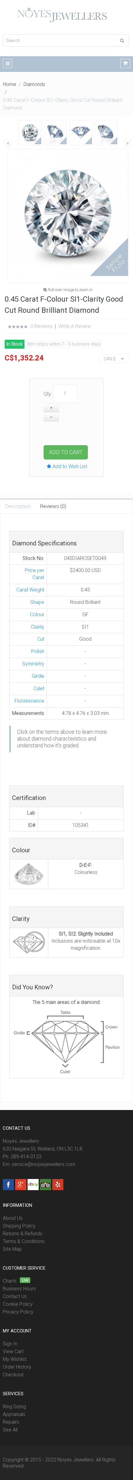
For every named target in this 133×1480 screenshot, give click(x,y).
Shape (37, 602)
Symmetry (33, 664)
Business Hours (19, 1289)
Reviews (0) (53, 506)
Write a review (74, 326)
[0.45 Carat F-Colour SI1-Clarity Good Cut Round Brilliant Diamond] (30, 133)
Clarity (37, 627)
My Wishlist (15, 1359)
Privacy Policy (18, 1312)
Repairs (11, 1422)
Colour (37, 614)
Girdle (38, 676)
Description (18, 506)
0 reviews (41, 326)
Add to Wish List (69, 466)
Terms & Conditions (24, 1241)
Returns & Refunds (22, 1234)
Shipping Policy (19, 1226)
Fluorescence (29, 701)
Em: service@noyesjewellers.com (39, 1164)
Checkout (13, 1375)
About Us (13, 1218)
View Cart (13, 1351)
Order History (17, 1367)
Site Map (12, 1249)
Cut (40, 639)
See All (10, 1430)
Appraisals (14, 1414)
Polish (37, 651)
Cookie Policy (18, 1304)
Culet (38, 688)
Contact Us (15, 1296)
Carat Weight (30, 590)
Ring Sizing (14, 1406)
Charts (10, 1281)
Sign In (10, 1344)
